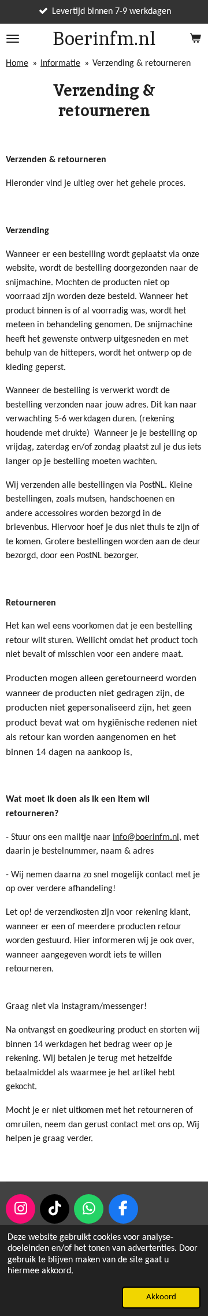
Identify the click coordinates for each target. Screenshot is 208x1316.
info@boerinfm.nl (146, 837)
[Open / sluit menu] (12, 39)
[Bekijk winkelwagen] (195, 39)
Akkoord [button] (161, 1297)
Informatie (60, 63)
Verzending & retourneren (141, 63)
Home (17, 63)
